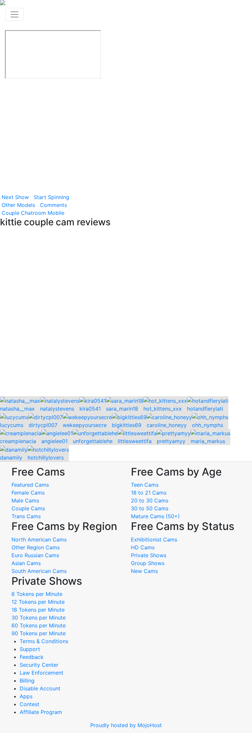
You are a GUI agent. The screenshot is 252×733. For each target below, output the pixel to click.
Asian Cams (26, 563)
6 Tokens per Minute (36, 594)
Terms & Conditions (44, 641)
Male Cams (25, 500)
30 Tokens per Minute (38, 617)
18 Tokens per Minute (38, 609)
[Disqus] (126, 312)
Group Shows (147, 563)
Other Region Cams (35, 547)
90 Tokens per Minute (38, 633)
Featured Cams (30, 484)
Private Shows (148, 555)
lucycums (11, 425)
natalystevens (57, 408)
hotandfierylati (205, 408)
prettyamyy (171, 441)
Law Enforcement (41, 672)
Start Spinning (51, 197)
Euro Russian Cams (35, 555)
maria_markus (208, 441)
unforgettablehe (93, 441)
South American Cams (39, 571)
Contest (29, 704)
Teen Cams (144, 484)
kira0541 (90, 408)
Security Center (39, 665)
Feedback (32, 657)
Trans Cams (26, 516)
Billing (27, 680)
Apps (26, 696)
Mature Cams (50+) (155, 516)
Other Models (18, 205)
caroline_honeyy (167, 425)
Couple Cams (28, 508)
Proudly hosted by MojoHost (126, 725)
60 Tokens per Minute (38, 625)
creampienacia (18, 441)
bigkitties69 (126, 425)
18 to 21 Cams (148, 492)
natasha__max (17, 408)
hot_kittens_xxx (162, 408)
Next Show (15, 197)
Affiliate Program (42, 712)
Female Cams (28, 492)
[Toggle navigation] (14, 14)
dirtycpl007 (43, 425)
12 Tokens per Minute (38, 602)
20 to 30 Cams (149, 500)
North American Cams (39, 539)
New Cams (144, 571)
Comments (53, 205)
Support (30, 649)
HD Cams (143, 547)
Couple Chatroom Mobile (33, 213)
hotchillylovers (46, 457)
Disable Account (40, 688)
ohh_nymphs (207, 425)
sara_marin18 (122, 408)
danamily (11, 457)
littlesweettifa (135, 441)
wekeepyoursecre (85, 425)
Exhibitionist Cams (154, 539)
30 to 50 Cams (149, 508)
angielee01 (54, 441)
